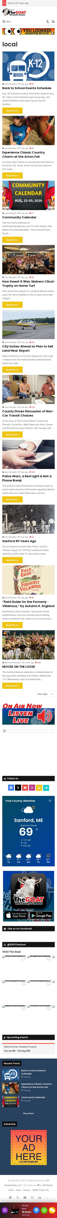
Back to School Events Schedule (26, 88)
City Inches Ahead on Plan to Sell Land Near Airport (27, 348)
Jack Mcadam (11, 84)
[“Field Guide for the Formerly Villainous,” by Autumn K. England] (28, 580)
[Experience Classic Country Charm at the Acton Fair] (28, 130)
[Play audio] (5, 1210)
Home (11, 1190)
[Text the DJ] (52, 1210)
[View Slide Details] (28, 714)
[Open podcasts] (36, 1210)
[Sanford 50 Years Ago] (28, 519)
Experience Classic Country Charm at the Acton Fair (23, 154)
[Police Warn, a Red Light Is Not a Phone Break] (28, 454)
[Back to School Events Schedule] (28, 66)
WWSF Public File (41, 1190)
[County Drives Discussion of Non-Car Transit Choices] (28, 389)
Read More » (12, 110)
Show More (28, 1113)
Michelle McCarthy (13, 662)
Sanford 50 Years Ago (19, 541)
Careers (26, 1190)
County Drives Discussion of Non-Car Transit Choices (28, 413)
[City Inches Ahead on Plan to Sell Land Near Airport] (28, 324)
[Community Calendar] (28, 195)
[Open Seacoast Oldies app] (44, 1210)
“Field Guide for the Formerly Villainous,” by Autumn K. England (28, 604)
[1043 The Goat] (14, 12)
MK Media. (48, 1185)
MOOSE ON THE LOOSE (18, 667)
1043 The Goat (11, 951)
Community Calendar (19, 217)
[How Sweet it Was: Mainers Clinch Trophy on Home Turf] (28, 259)
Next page (42, 694)
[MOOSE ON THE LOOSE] (28, 645)
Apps (18, 1190)
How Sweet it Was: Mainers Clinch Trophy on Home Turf (28, 283)
